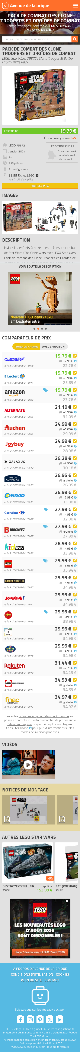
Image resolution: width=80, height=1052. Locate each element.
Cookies (62, 974)
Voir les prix (40, 186)
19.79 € (68, 131)
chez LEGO (21, 175)
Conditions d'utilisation (32, 974)
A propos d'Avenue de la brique (40, 968)
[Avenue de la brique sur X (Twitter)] (49, 1017)
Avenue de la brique (25, 5)
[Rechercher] (74, 39)
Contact (52, 980)
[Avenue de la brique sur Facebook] (20, 1017)
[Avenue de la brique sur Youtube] (59, 1017)
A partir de (11, 131)
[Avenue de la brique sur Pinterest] (40, 1017)
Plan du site (31, 980)
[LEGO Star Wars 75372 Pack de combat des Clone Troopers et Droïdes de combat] (17, 230)
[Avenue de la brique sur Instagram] (30, 1017)
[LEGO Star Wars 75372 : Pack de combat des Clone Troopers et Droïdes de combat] (39, 120)
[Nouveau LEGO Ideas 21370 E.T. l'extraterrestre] (40, 298)
